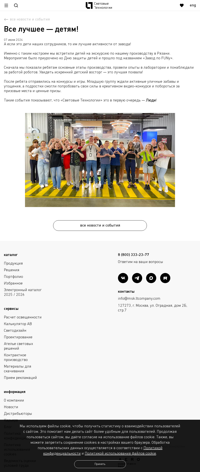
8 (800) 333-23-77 (133, 255)
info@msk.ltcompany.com (139, 299)
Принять (100, 464)
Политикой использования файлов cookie (120, 454)
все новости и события (100, 226)
